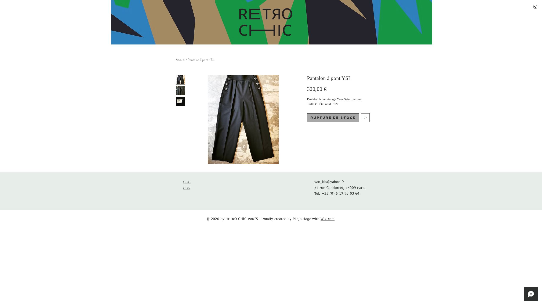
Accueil (180, 59)
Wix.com (328, 219)
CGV (186, 188)
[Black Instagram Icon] (535, 6)
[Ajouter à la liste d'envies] (365, 117)
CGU (187, 181)
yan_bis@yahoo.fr (329, 182)
